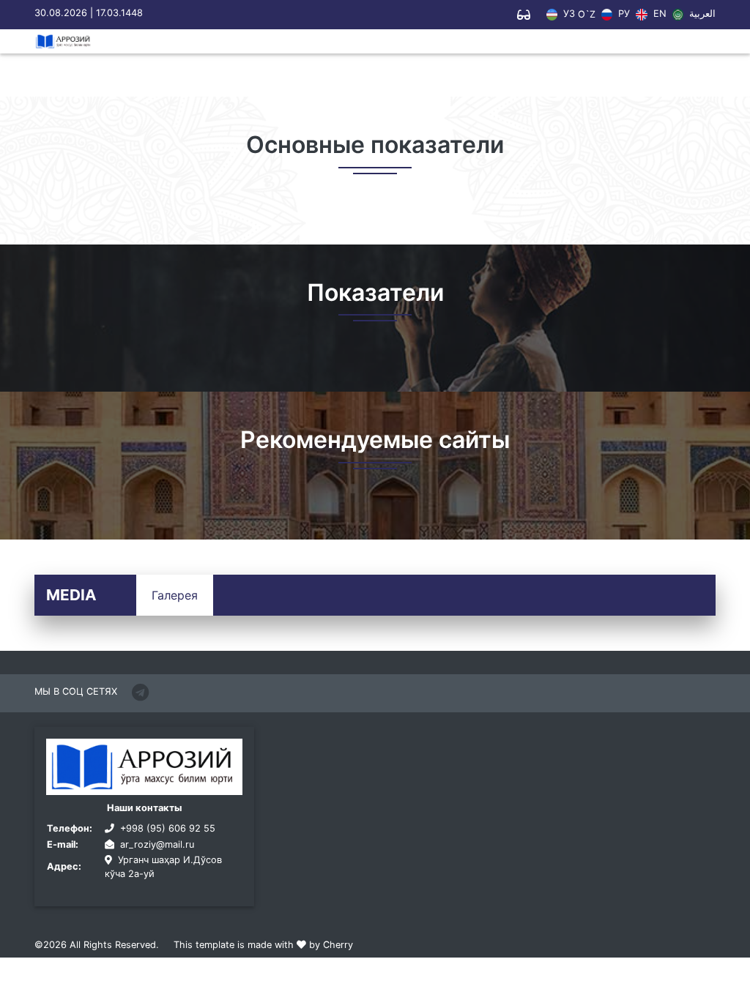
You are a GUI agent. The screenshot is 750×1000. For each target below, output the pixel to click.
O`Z (586, 15)
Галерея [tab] (175, 595)
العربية (701, 14)
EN (658, 14)
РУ (622, 14)
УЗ (567, 14)
